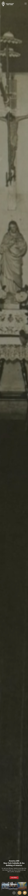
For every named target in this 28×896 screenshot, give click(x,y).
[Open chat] (25, 893)
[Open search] (19, 893)
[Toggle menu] (26, 4)
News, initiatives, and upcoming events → (10, 888)
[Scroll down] (14, 892)
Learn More (14, 877)
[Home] (7, 3)
